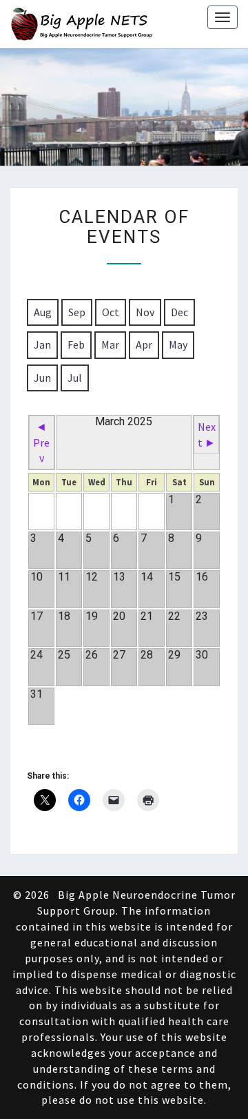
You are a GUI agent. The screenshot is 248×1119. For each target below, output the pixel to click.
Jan (42, 344)
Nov (145, 312)
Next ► (207, 434)
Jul (75, 378)
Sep (76, 312)
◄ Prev (41, 442)
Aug (43, 312)
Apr (144, 344)
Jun (42, 378)
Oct (110, 312)
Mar (110, 344)
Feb (76, 344)
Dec (179, 312)
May (178, 344)
